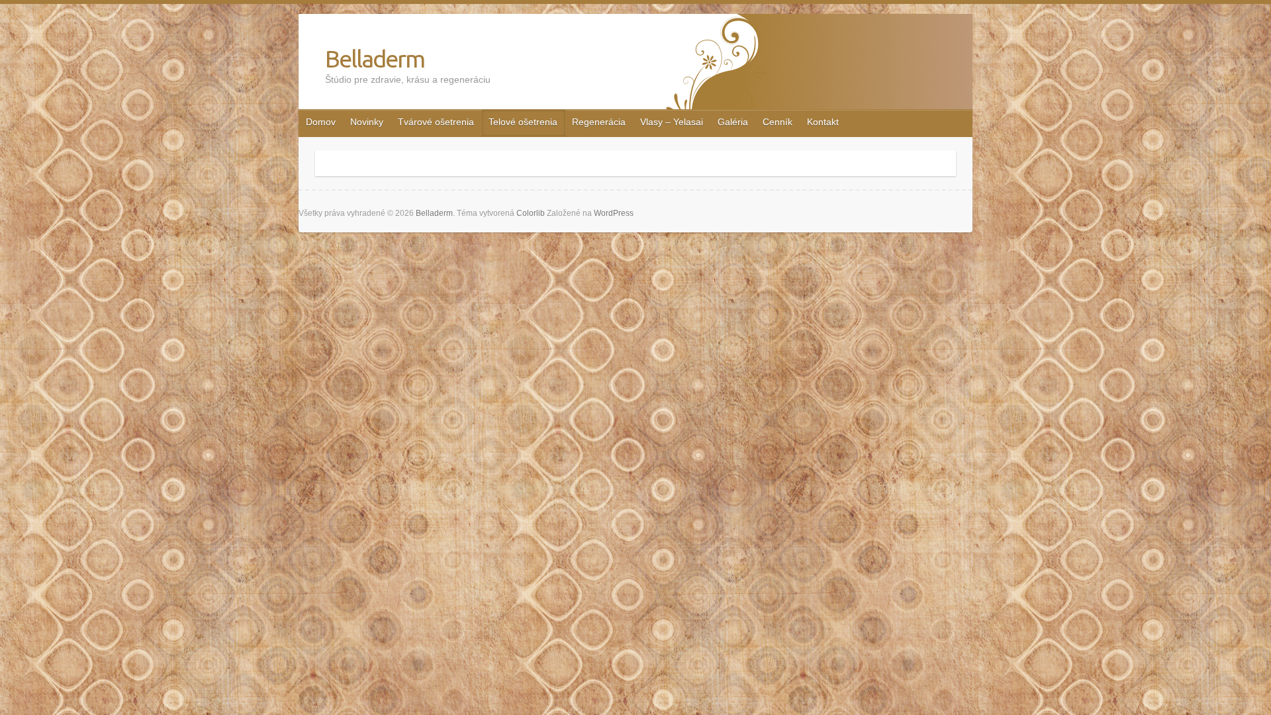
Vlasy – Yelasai (671, 122)
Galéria (733, 122)
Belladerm (374, 58)
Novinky (366, 122)
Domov (321, 122)
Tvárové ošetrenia (436, 122)
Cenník (777, 122)
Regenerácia (599, 122)
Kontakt (823, 122)
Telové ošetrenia (523, 122)
